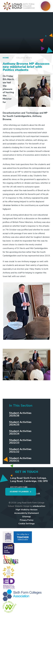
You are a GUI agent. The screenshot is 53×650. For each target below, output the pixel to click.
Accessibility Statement (26, 513)
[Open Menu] (45, 6)
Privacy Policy (26, 520)
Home (6, 58)
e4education (39, 506)
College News (24, 58)
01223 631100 (18, 487)
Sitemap (26, 516)
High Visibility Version (26, 509)
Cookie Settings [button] (26, 523)
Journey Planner (19, 491)
